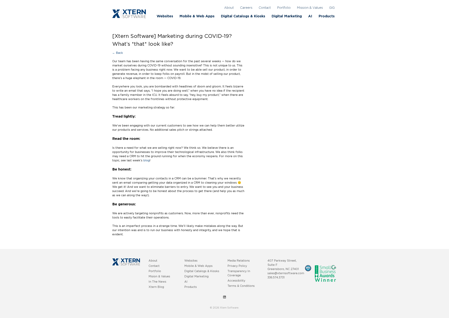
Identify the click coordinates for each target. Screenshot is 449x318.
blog (146, 160)
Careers (246, 7)
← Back (117, 52)
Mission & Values (310, 7)
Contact (265, 7)
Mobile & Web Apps (197, 16)
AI (310, 16)
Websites (165, 16)
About (229, 7)
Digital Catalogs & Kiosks (243, 16)
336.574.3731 (276, 277)
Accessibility (236, 280)
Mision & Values (159, 276)
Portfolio (284, 7)
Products (327, 16)
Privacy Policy (237, 265)
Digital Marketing (287, 16)
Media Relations (238, 260)
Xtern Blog (156, 286)
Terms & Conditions (241, 285)
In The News (157, 281)
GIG (332, 7)
